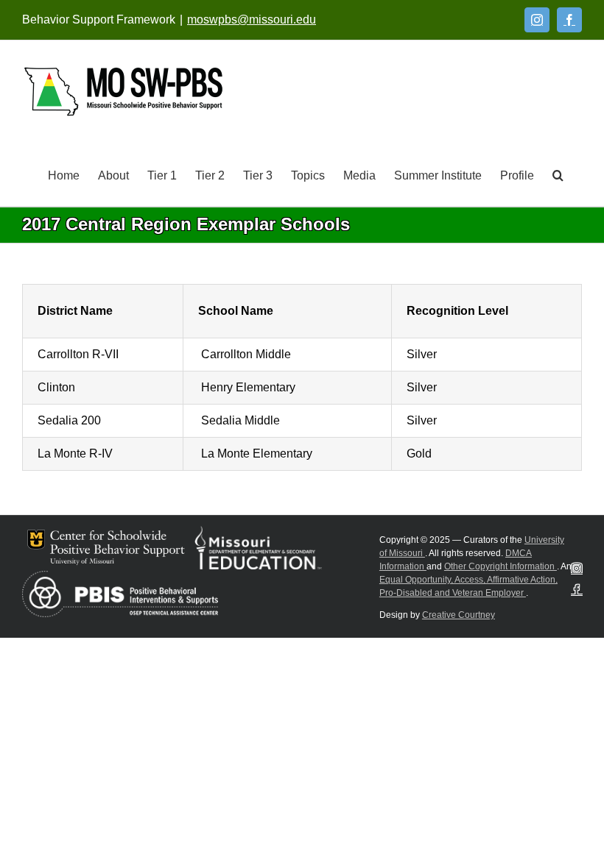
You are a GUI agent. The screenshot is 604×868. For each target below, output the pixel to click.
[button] (557, 174)
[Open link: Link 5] (123, 91)
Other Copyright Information (500, 566)
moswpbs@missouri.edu (251, 19)
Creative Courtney (458, 615)
